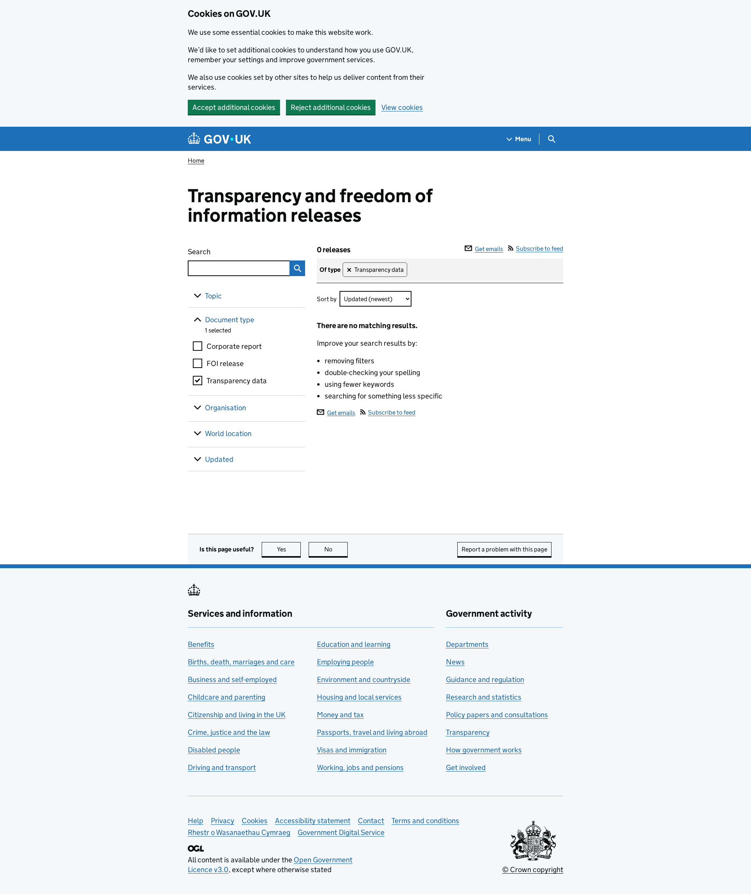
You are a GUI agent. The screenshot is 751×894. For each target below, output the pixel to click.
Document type (229, 319)
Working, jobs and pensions (360, 767)
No (336, 549)
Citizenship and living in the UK (237, 714)
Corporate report (234, 346)
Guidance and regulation (485, 679)
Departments (467, 644)
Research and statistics (483, 697)
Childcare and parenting (226, 697)
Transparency (468, 732)
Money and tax (340, 714)
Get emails (489, 249)
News (455, 661)
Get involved (466, 767)
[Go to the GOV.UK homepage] (219, 139)
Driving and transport (222, 767)
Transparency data (237, 380)
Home (196, 160)
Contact (371, 820)
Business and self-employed (232, 679)
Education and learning (353, 644)
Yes (289, 549)
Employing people (345, 661)
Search (228, 251)
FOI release (225, 363)
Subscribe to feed (539, 248)
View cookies (402, 107)
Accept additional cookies (233, 107)
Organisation (225, 407)
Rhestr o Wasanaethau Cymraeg (239, 832)
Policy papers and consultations (497, 714)
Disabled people (214, 749)
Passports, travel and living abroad (372, 732)
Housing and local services (359, 697)
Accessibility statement (312, 820)
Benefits (201, 644)
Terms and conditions (425, 820)
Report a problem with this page (504, 549)
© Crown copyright (532, 869)
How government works (484, 749)
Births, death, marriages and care (241, 661)
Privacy (222, 820)
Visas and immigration (351, 749)
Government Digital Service (341, 832)
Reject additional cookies (331, 107)
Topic (213, 295)
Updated (219, 459)
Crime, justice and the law (229, 732)
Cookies (255, 820)
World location (228, 433)
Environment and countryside (363, 679)
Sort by (326, 299)
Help (195, 820)
